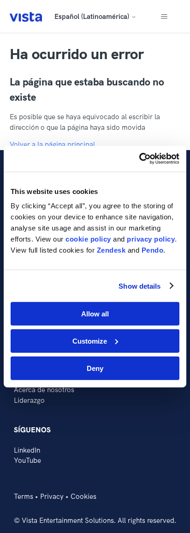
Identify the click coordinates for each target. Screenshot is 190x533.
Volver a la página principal (52, 144)
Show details (139, 286)
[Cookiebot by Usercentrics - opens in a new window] (139, 159)
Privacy (52, 496)
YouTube (27, 460)
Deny (95, 368)
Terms (23, 496)
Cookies (83, 496)
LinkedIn (27, 450)
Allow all (95, 314)
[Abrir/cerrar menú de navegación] (164, 16)
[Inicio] (26, 16)
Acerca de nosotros (44, 389)
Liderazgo (29, 400)
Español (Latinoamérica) (92, 16)
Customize (89, 341)
